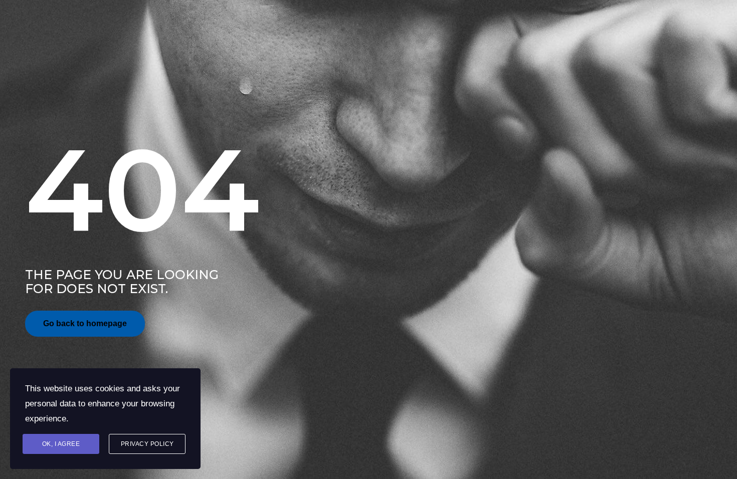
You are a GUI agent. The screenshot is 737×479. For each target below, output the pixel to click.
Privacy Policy (147, 443)
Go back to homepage (85, 323)
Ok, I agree (61, 443)
